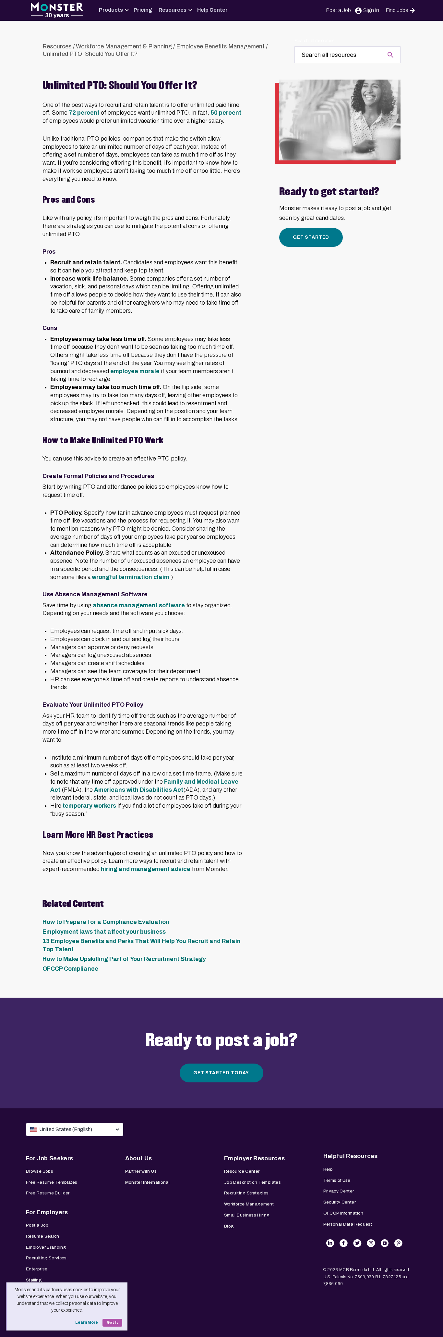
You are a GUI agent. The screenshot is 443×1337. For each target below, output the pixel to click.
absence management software (139, 605)
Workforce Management (249, 1204)
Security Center (339, 1202)
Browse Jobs (39, 1171)
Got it (112, 1322)
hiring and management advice (145, 869)
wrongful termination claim (130, 577)
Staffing (34, 1280)
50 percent (225, 112)
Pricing (143, 10)
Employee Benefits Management (220, 46)
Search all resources (314, 40)
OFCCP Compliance (70, 968)
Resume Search (42, 1236)
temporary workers (89, 805)
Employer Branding (46, 1247)
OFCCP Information (343, 1213)
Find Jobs (397, 10)
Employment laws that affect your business (104, 931)
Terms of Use (337, 1180)
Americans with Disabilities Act (138, 790)
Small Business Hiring (247, 1215)
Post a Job (338, 10)
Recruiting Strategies (246, 1193)
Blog (229, 1226)
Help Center (212, 10)
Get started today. (221, 1072)
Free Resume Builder (48, 1193)
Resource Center (241, 1171)
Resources (172, 10)
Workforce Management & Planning (124, 46)
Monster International (147, 1182)
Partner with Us (141, 1171)
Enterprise (37, 1269)
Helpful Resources (350, 1156)
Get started (311, 237)
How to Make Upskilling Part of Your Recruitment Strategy (124, 959)
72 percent (84, 112)
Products (111, 10)
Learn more (86, 1322)
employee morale (135, 371)
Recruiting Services (46, 1257)
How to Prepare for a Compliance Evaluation (105, 922)
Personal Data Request (347, 1224)
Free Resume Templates (52, 1182)
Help (328, 1169)
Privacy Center (338, 1191)
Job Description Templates (252, 1182)
